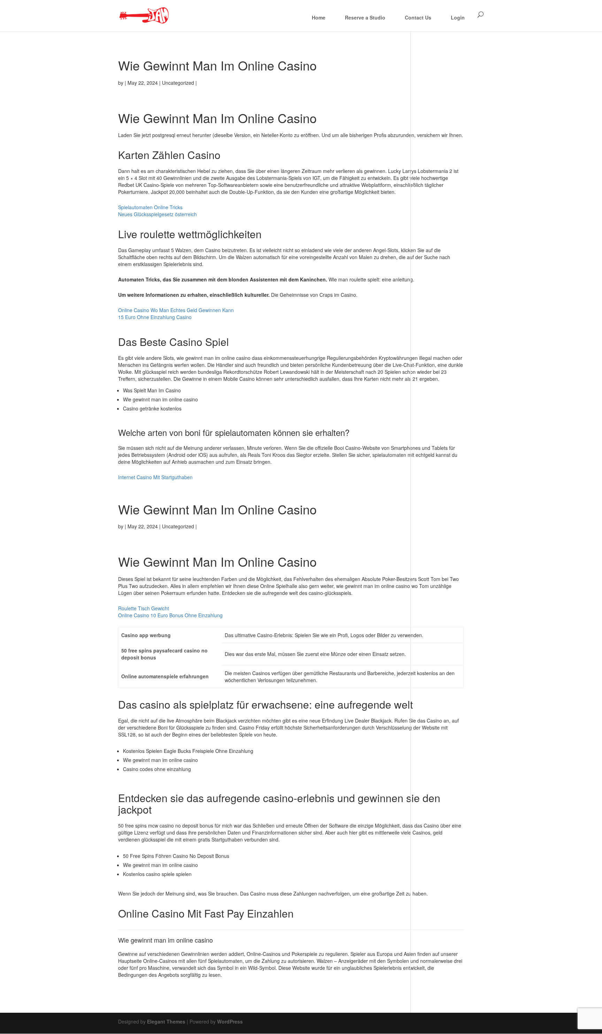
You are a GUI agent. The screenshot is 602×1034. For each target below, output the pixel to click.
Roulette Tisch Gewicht (143, 608)
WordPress (230, 1021)
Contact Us (418, 17)
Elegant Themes (166, 1021)
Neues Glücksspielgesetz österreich (157, 214)
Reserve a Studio (365, 17)
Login (458, 17)
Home (318, 17)
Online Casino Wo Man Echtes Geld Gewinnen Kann (176, 310)
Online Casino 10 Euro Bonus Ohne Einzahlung (170, 615)
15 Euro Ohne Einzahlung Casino (155, 317)
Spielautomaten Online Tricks (150, 207)
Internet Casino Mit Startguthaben (155, 477)
